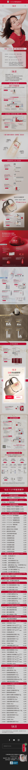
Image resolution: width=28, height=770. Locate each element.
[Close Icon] (23, 369)
